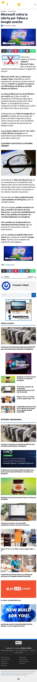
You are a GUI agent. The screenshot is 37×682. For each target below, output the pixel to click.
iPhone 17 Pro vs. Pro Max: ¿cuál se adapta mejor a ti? (26, 397)
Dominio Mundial (5, 659)
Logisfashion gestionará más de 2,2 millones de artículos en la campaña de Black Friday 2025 (26, 409)
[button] (18, 678)
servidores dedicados (16, 674)
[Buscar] (34, 295)
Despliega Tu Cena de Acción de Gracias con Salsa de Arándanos (26, 378)
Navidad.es (4, 661)
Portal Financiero (24, 661)
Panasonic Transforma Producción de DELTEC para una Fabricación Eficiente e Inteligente (18, 445)
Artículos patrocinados (7, 650)
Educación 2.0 (5, 657)
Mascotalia (22, 657)
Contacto (32, 650)
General (4, 11)
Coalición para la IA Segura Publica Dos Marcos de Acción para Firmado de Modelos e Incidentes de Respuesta (17, 472)
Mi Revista (22, 663)
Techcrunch (10, 265)
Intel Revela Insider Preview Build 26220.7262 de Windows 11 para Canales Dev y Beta (16, 625)
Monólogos (4, 665)
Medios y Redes (26, 648)
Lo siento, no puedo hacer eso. (11, 600)
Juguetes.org (4, 663)
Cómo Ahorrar (23, 659)
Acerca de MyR (19, 652)
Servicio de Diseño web (21, 650)
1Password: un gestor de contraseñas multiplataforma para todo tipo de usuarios (26, 389)
